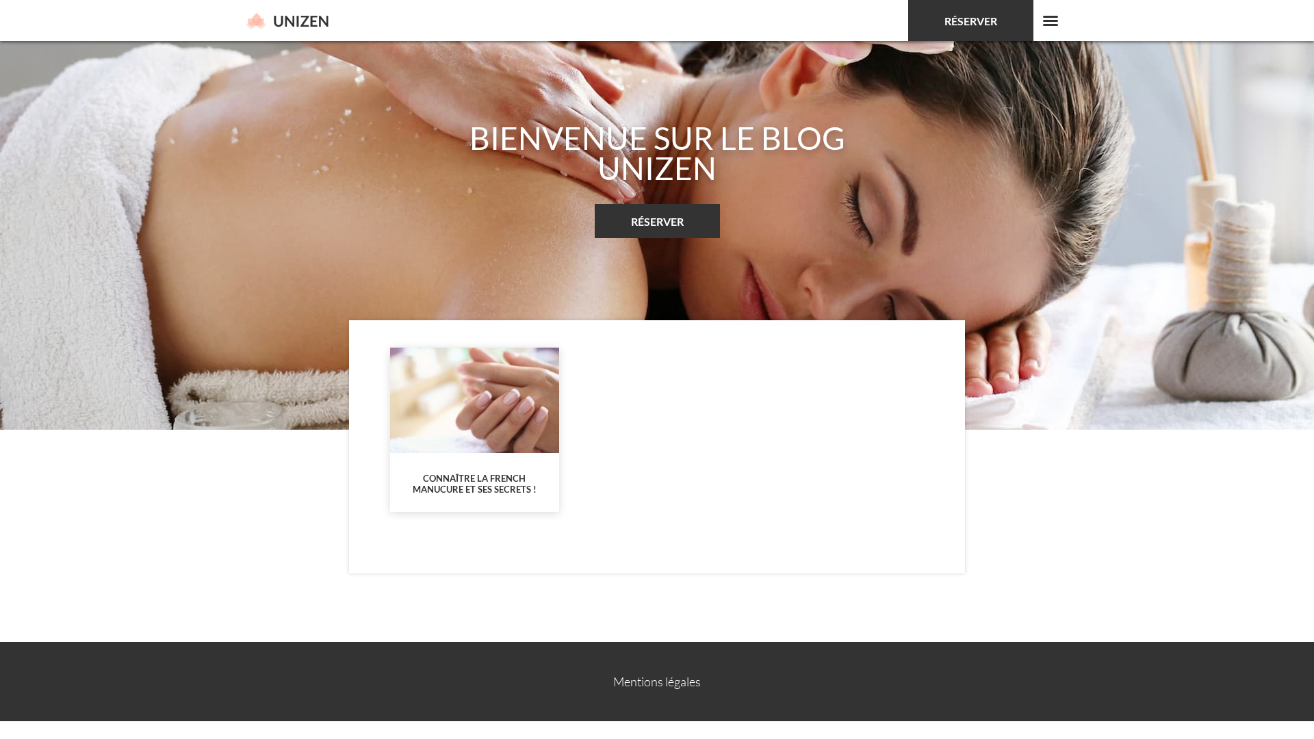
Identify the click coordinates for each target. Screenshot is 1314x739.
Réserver (970, 20)
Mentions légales (657, 681)
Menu (1050, 20)
